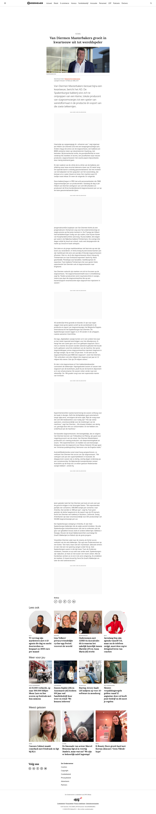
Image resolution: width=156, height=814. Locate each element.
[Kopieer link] (55, 601)
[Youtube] (45, 768)
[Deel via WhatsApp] (60, 601)
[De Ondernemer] (35, 3)
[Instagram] (41, 768)
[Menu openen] (5, 3)
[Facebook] (37, 768)
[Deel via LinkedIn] (73, 601)
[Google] (30, 768)
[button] (79, 803)
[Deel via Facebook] (64, 601)
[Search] (151, 3)
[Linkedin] (33, 768)
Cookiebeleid (61, 803)
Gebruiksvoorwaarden (92, 803)
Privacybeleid (69, 803)
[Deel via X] (69, 601)
